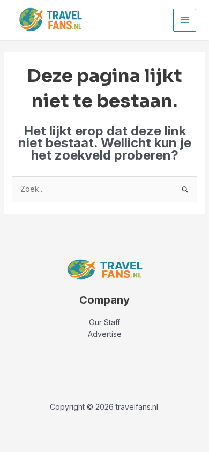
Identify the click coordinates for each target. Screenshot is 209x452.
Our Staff (104, 322)
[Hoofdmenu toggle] (184, 20)
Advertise (105, 333)
